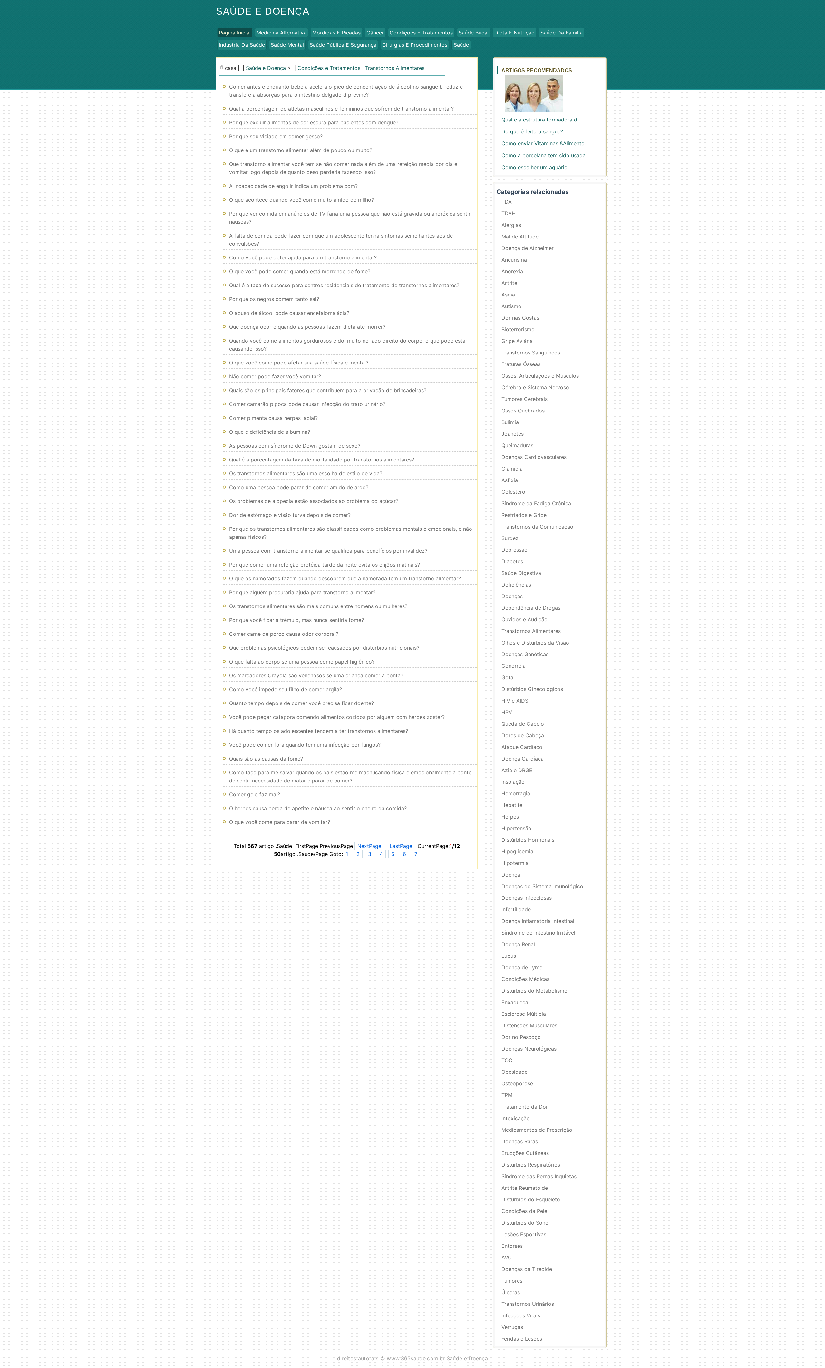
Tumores (511, 1280)
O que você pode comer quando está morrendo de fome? (299, 271)
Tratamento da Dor (524, 1106)
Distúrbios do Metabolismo (534, 990)
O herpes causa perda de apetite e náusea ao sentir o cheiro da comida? (318, 808)
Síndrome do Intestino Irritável (538, 932)
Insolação (513, 782)
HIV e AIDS (514, 700)
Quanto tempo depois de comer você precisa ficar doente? (301, 703)
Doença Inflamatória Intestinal (537, 921)
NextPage (369, 846)
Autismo (511, 306)
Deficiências (516, 584)
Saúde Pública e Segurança (343, 45)
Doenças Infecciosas (526, 898)
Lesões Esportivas (523, 1234)
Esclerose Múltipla (523, 1014)
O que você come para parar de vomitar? (279, 822)
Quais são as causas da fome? (266, 758)
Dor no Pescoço (521, 1037)
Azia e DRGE (516, 770)
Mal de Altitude (520, 236)
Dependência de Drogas (530, 608)
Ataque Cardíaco (521, 747)
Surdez (510, 538)
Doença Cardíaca (522, 758)
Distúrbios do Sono (524, 1222)
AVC (506, 1257)
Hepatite (511, 805)
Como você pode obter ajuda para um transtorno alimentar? (303, 257)
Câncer (375, 32)
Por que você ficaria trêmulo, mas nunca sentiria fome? (296, 620)
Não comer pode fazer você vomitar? (275, 376)
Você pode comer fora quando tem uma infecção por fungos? (305, 745)
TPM (506, 1095)
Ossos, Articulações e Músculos (540, 376)
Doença (510, 874)
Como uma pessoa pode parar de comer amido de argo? (298, 487)
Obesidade (514, 1072)
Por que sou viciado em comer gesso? (276, 136)
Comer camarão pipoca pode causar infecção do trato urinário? (307, 404)
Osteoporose (517, 1083)
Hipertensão (516, 828)
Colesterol (514, 492)
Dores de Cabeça (522, 735)
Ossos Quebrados (523, 410)
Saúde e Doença (262, 11)
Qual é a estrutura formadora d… (541, 119)
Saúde (461, 45)
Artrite (509, 283)
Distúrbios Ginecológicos (532, 689)
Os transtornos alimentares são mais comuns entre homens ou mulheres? (318, 606)
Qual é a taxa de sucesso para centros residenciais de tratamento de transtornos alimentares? (344, 285)
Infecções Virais (520, 1315)
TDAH (508, 213)
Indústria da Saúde (242, 45)
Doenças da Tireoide (526, 1269)
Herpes (510, 816)
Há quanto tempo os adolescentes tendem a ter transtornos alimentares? (318, 731)
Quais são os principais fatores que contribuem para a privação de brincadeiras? (327, 390)
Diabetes (512, 561)
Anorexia (512, 271)
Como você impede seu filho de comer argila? (285, 689)
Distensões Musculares (529, 1025)
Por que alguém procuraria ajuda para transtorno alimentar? (302, 592)
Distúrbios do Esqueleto (530, 1199)
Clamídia (512, 468)
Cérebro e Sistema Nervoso (535, 387)
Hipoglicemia (517, 851)
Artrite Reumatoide (524, 1188)
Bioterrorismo (518, 329)
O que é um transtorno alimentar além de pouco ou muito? (300, 150)
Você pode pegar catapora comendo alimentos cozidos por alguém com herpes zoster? (337, 717)
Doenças (512, 596)
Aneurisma (514, 260)
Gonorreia (513, 666)
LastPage (401, 846)
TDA (506, 202)
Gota (507, 677)
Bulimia (510, 422)
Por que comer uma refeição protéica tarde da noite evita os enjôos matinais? (324, 564)
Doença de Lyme (521, 967)
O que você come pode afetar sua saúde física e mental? (298, 362)
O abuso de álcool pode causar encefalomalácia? (289, 313)
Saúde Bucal (474, 32)
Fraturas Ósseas (520, 364)
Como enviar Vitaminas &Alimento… (545, 143)
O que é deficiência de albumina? (269, 432)
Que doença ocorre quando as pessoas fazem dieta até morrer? (307, 327)
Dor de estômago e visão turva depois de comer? (290, 515)
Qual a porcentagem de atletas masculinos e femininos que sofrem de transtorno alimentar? (341, 108)
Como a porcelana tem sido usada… (545, 155)
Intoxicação (515, 1118)
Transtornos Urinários (527, 1304)
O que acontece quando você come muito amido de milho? (301, 200)
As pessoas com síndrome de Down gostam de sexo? (294, 445)
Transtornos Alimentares (394, 68)
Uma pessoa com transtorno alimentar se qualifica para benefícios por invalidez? (328, 551)
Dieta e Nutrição (514, 32)
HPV (506, 712)
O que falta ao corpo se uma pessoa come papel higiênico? (301, 661)
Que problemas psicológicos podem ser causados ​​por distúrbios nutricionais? (324, 648)
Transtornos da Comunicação (537, 526)
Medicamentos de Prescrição (536, 1130)
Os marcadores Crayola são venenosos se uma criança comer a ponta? (316, 675)
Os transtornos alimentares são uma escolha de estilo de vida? (305, 473)
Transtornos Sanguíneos (530, 352)
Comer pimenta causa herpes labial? (273, 418)
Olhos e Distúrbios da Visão (535, 642)
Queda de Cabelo (522, 724)
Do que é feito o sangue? (532, 131)
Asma (508, 294)
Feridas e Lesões (521, 1338)
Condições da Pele (524, 1211)
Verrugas (512, 1327)
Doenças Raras (519, 1141)
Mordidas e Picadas (336, 32)
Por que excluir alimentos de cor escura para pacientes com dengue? (313, 122)
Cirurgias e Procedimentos (414, 45)
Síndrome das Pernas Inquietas (539, 1176)
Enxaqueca (514, 1002)
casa (230, 68)
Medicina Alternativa (281, 32)
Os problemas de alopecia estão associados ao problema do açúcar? (313, 501)
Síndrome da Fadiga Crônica (536, 503)
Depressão (514, 550)
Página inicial (235, 32)
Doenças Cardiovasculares (534, 457)
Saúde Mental (287, 45)
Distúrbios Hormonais (527, 840)
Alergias (511, 225)
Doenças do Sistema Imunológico (542, 886)
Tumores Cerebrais (524, 399)
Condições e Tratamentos (421, 32)
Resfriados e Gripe (524, 515)
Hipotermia (515, 863)
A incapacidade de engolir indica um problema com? (293, 186)
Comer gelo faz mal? (254, 794)
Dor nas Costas (520, 318)
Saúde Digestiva (521, 573)
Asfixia (509, 480)
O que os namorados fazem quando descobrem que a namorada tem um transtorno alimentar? (345, 578)
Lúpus (508, 956)
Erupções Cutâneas (525, 1153)
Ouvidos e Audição (524, 619)
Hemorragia (515, 793)
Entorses (512, 1246)
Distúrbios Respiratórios (530, 1164)
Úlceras (510, 1292)
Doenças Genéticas (524, 654)
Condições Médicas (525, 979)
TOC (506, 1060)
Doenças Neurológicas (529, 1048)
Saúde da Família (561, 32)
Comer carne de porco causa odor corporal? (283, 634)
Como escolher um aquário (534, 167)
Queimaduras (517, 445)
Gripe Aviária (517, 341)
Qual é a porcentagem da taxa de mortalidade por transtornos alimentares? (321, 459)
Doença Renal (518, 944)
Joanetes (512, 434)
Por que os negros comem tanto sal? (274, 299)
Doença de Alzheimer (527, 248)
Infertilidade (516, 909)
